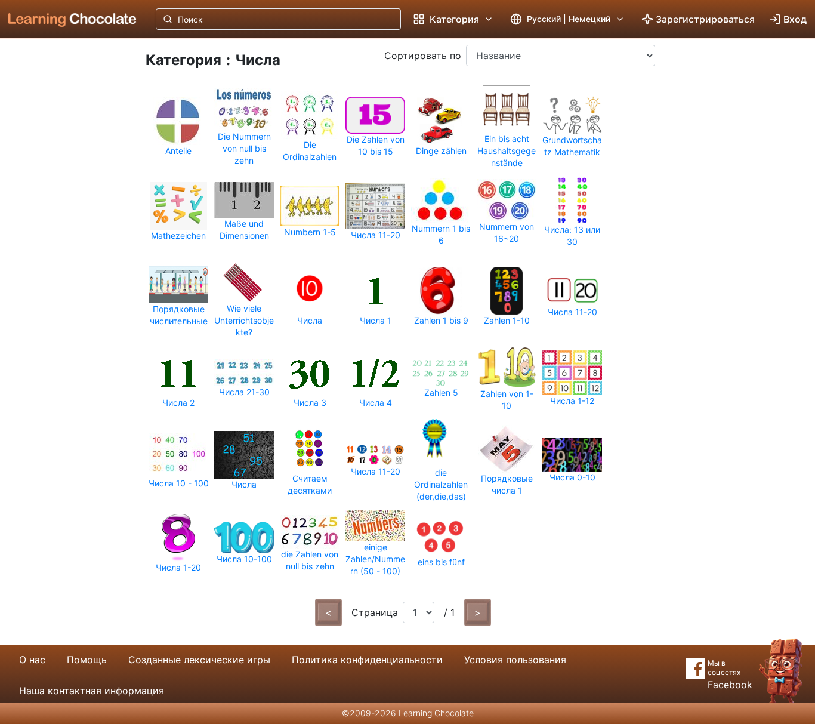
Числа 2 (178, 403)
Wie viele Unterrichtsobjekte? (244, 320)
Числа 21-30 (244, 392)
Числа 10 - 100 (179, 483)
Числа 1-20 (178, 567)
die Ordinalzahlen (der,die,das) (441, 484)
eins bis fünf (441, 562)
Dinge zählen (441, 151)
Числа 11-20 (375, 235)
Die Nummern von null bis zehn (244, 148)
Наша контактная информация (91, 691)
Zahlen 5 (441, 392)
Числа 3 (310, 403)
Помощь (87, 660)
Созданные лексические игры (199, 660)
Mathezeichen (178, 235)
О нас (32, 660)
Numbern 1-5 (310, 232)
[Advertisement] (63, 236)
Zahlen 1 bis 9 (441, 320)
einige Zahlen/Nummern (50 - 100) (375, 559)
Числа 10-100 (244, 559)
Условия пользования (515, 660)
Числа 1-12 (572, 401)
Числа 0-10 (572, 477)
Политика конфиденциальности (367, 660)
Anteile (178, 151)
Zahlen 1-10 (507, 320)
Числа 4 (375, 403)
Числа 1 (375, 320)
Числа (309, 320)
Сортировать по (422, 55)
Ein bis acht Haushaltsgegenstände (506, 151)
